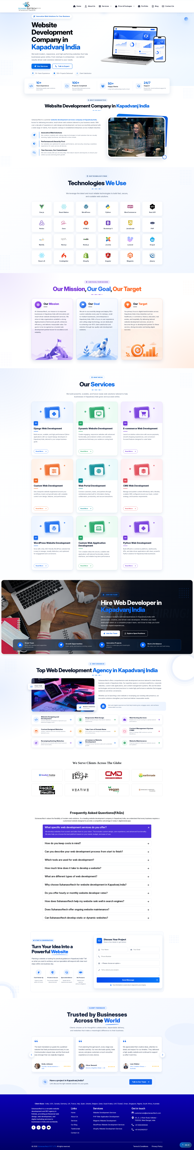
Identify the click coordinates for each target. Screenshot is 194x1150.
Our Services (42, 66)
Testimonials (75, 1129)
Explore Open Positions (136, 633)
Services (74, 1120)
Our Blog (74, 1124)
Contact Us (75, 1133)
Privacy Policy (157, 1146)
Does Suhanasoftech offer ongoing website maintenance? (77, 909)
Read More (39, 451)
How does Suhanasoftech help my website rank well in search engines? (84, 901)
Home (73, 1112)
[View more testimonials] (162, 1054)
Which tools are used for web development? (69, 859)
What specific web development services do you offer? (76, 827)
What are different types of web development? (71, 876)
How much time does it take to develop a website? (73, 868)
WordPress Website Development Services (108, 1124)
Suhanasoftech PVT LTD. (47, 1146)
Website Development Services (104, 1112)
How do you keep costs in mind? (63, 843)
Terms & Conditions (140, 1146)
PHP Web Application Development (106, 1116)
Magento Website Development (104, 1120)
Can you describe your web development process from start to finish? (84, 851)
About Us (74, 1116)
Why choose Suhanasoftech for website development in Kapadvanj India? (86, 884)
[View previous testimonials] (31, 1054)
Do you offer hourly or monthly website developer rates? (76, 892)
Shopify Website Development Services (107, 1129)
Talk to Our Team (139, 1082)
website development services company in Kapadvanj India (74, 120)
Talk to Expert (63, 66)
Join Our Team (111, 633)
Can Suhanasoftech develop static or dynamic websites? (76, 917)
